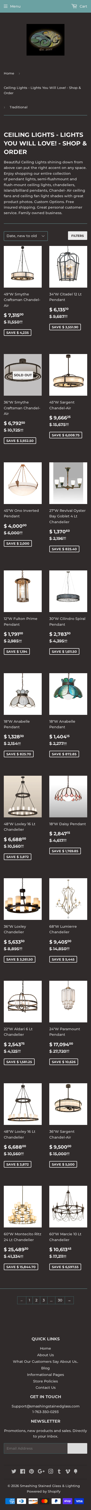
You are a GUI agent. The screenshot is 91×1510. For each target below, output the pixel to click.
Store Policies (45, 1381)
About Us (45, 1355)
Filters (77, 236)
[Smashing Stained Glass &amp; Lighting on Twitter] (13, 1472)
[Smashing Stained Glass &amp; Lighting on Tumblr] (59, 1472)
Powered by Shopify (43, 1491)
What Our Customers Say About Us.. (45, 1361)
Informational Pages (45, 1374)
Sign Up (77, 1448)
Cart (83, 6)
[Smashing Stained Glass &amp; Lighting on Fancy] (75, 1472)
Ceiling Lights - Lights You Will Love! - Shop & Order (42, 90)
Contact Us (46, 1387)
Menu (15, 6)
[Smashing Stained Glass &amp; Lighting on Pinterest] (31, 1472)
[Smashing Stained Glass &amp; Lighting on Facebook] (22, 1472)
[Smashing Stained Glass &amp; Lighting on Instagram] (50, 1472)
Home (9, 73)
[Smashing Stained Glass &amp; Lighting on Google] (41, 1472)
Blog (45, 1368)
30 (60, 1300)
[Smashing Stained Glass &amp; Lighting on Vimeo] (67, 1472)
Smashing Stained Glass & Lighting (50, 1486)
